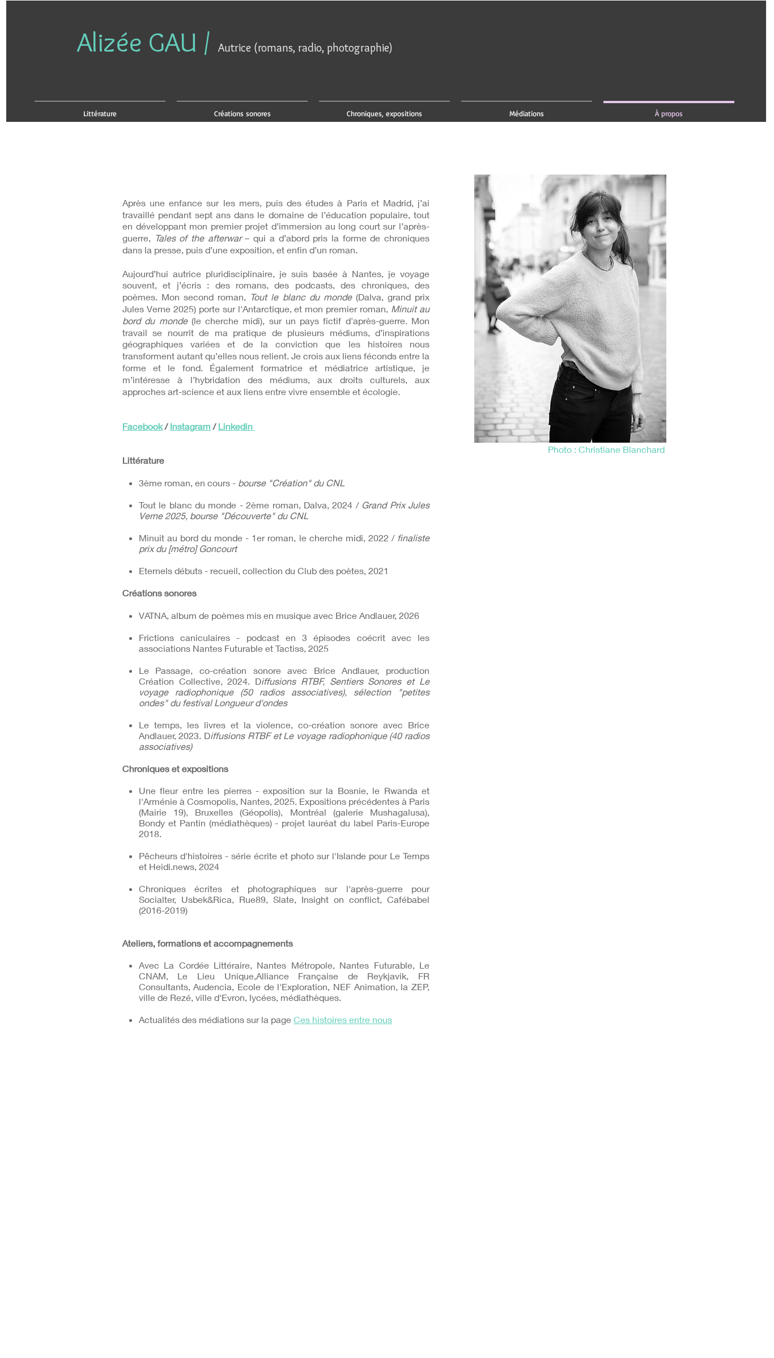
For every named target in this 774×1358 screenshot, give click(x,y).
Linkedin (236, 426)
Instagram (190, 426)
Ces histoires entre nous (343, 1019)
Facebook (142, 426)
